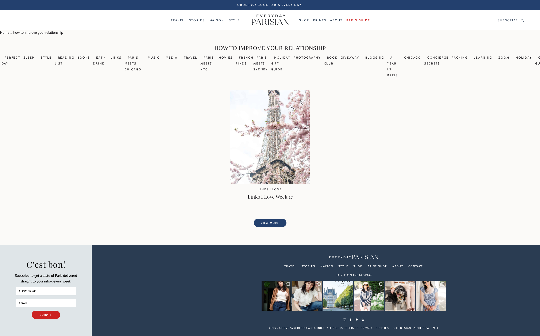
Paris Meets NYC (207, 63)
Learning (483, 57)
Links (116, 57)
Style (46, 57)
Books (83, 57)
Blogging (374, 57)
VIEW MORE (270, 222)
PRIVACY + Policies (375, 327)
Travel (190, 57)
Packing (459, 57)
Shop (357, 266)
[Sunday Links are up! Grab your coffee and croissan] (307, 296)
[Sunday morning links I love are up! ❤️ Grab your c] (277, 296)
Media (172, 57)
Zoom (503, 57)
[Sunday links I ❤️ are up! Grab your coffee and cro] (369, 296)
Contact (415, 266)
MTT (436, 327)
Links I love (270, 189)
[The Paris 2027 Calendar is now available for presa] (338, 296)
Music (154, 57)
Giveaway (350, 57)
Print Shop (377, 266)
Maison (326, 266)
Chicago (412, 57)
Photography (307, 57)
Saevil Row (420, 327)
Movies (226, 57)
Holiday (524, 57)
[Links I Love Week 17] (270, 183)
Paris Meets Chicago (133, 63)
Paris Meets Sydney (260, 63)
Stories (308, 266)
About (397, 266)
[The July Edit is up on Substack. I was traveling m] (431, 296)
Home (4, 32)
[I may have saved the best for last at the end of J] (400, 296)
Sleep (29, 57)
